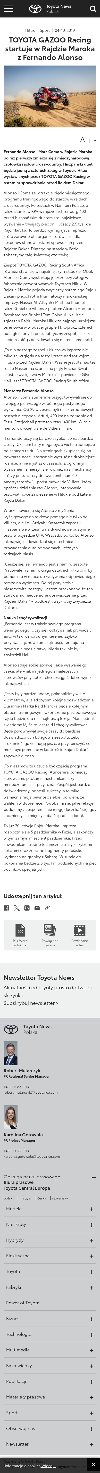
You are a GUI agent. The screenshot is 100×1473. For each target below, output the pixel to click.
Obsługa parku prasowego (32, 1176)
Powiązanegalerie (50, 942)
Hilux (30, 30)
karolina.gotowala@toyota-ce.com (32, 1156)
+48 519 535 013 (16, 1150)
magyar (25, 1198)
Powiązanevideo (79, 942)
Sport (45, 30)
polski (8, 1198)
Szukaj (8, 38)
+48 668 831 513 (16, 1086)
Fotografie (8, 18)
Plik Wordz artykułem (20, 942)
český (41, 1198)
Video (8, 26)
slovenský (60, 1198)
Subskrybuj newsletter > (31, 1002)
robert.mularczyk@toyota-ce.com (31, 1092)
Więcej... (48, 1465)
